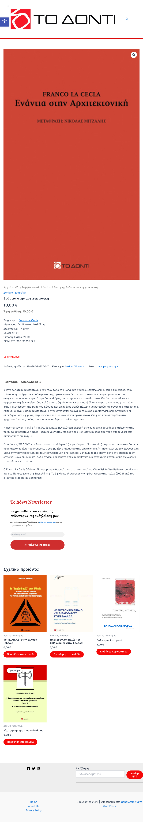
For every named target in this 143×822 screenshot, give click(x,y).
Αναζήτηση (82, 768)
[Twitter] (33, 768)
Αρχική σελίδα (11, 287)
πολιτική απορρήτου (47, 521)
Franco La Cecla (28, 320)
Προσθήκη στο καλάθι (20, 654)
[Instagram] (38, 768)
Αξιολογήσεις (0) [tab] (32, 381)
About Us (33, 806)
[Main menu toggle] (136, 19)
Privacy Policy (33, 810)
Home (33, 801)
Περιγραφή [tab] (10, 381)
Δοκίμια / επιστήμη (108, 366)
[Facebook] (28, 768)
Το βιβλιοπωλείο (31, 287)
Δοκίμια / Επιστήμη (53, 287)
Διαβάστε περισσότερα (113, 651)
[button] (4, 22)
